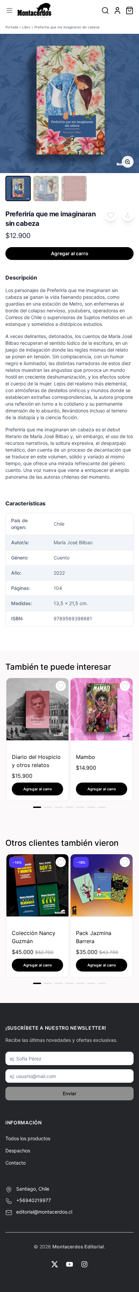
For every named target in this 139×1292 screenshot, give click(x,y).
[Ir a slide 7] (102, 807)
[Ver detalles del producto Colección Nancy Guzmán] (37, 885)
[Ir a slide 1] (37, 807)
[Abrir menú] (9, 10)
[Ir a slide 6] (91, 807)
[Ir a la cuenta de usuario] (117, 10)
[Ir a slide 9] (37, 983)
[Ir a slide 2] (48, 807)
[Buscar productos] (105, 10)
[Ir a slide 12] (69, 983)
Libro (26, 27)
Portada (11, 27)
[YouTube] (69, 1264)
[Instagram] (84, 1264)
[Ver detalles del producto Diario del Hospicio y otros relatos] (37, 709)
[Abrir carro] (130, 10)
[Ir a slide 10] (48, 983)
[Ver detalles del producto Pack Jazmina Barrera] (102, 885)
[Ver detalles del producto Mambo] (102, 709)
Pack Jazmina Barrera (93, 937)
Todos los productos (27, 1138)
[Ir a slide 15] (102, 983)
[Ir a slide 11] (59, 983)
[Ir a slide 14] (91, 983)
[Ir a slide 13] (80, 983)
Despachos (17, 1150)
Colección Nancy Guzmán (33, 937)
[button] (110, 215)
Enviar (69, 1093)
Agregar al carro (69, 253)
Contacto (15, 1163)
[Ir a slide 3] (59, 807)
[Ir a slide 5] (80, 807)
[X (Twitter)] (55, 1264)
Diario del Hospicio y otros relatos (36, 760)
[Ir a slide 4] (69, 807)
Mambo (85, 756)
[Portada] (34, 10)
